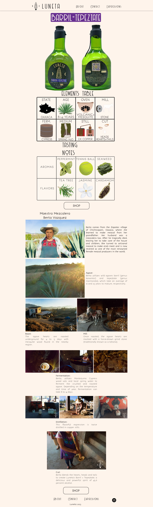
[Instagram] (114, 500)
